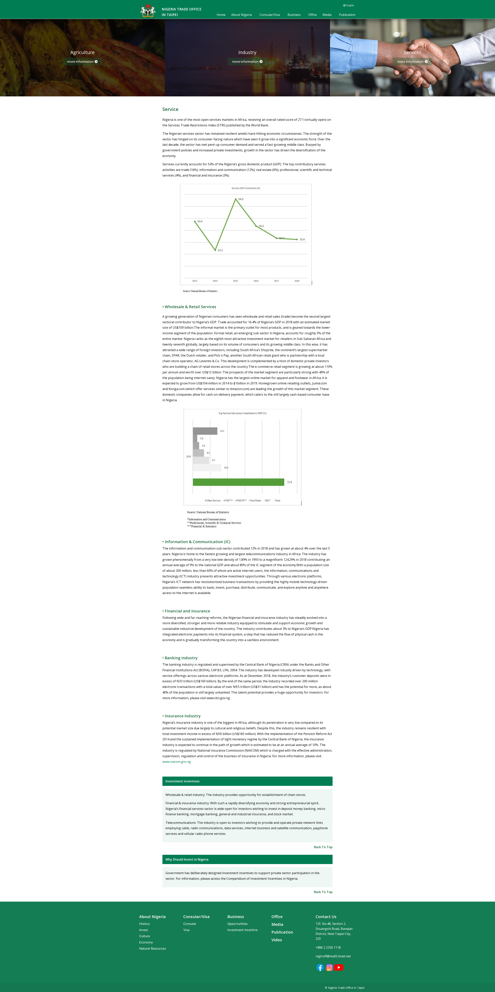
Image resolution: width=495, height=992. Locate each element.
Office (312, 15)
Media (327, 15)
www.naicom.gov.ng (176, 762)
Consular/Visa (269, 15)
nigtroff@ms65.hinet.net (333, 956)
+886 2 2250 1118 (328, 947)
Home (221, 15)
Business (294, 15)
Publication (347, 15)
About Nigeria (241, 15)
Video (276, 939)
